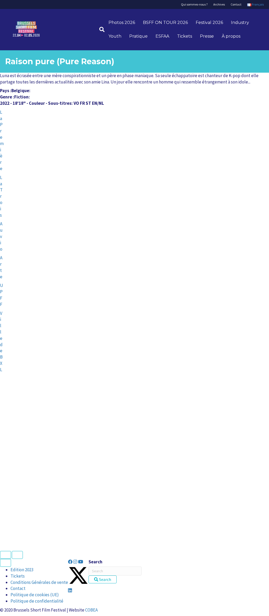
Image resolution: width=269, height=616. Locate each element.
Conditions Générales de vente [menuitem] (39, 582)
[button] (70, 562)
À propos (231, 36)
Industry (240, 22)
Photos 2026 (121, 22)
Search (95, 562)
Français (257, 4)
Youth (114, 36)
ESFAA (162, 36)
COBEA (91, 610)
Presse (207, 36)
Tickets (184, 36)
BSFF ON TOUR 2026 (165, 22)
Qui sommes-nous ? (194, 4)
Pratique (138, 36)
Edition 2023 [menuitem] (22, 570)
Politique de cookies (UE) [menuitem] (35, 595)
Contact (236, 4)
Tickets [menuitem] (18, 576)
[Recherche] (100, 29)
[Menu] (5, 563)
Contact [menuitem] (18, 588)
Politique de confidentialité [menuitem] (37, 601)
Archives (219, 4)
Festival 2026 (209, 22)
